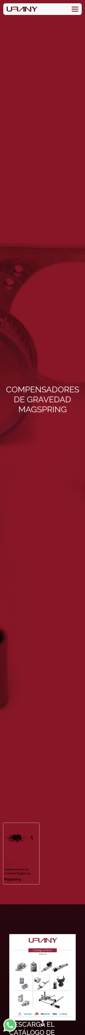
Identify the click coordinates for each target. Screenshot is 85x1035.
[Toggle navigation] (75, 9)
